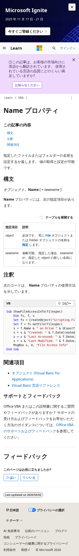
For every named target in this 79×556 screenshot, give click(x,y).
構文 (10, 133)
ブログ (59, 531)
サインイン (67, 48)
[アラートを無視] (71, 7)
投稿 (7, 537)
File (48, 235)
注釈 (10, 139)
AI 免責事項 (12, 531)
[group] (39, 330)
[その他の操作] (71, 97)
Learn (8, 97)
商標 (24, 550)
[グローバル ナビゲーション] (4, 48)
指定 (25, 245)
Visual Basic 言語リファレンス (36, 385)
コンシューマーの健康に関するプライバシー (34, 543)
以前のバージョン (37, 531)
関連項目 (13, 144)
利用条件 (10, 550)
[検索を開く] (54, 48)
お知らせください (27, 85)
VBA (21, 97)
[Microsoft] (39, 48)
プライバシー (24, 537)
